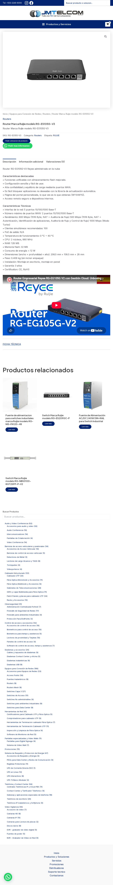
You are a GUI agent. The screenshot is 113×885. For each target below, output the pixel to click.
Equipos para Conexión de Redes (25, 114)
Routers (46, 114)
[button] (105, 36)
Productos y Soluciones (56, 856)
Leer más (11, 430)
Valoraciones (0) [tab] (55, 161)
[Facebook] (31, 3)
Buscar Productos (11, 511)
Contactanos (56, 875)
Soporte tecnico (56, 871)
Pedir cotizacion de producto (17, 141)
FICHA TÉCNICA (12, 344)
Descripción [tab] (9, 161)
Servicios (56, 860)
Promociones (57, 864)
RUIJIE (56, 135)
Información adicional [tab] (31, 161)
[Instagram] (27, 3)
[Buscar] (108, 3)
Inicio (5, 114)
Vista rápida (20, 409)
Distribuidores (56, 868)
